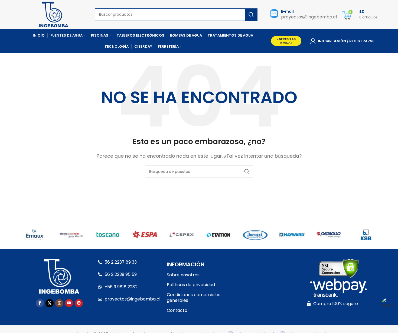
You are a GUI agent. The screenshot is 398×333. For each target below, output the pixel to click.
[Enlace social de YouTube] (69, 303)
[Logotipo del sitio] (53, 14)
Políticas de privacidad (191, 285)
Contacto (177, 310)
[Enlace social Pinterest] (79, 303)
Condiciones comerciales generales (193, 297)
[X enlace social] (49, 303)
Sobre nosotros (183, 275)
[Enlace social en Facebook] (40, 303)
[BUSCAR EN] (251, 14)
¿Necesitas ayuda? (286, 41)
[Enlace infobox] (303, 14)
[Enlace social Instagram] (59, 303)
